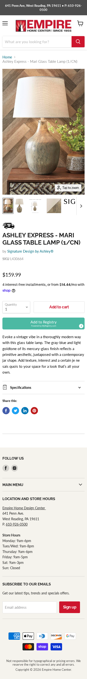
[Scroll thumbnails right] (80, 206)
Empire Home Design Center (24, 508)
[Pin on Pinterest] (34, 410)
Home (7, 57)
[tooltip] (81, 326)
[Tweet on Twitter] (15, 410)
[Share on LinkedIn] (25, 410)
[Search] (78, 41)
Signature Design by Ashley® (30, 251)
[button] (43, 323)
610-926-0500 (17, 524)
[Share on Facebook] (6, 410)
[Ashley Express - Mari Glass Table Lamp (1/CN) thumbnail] (8, 206)
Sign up (69, 607)
